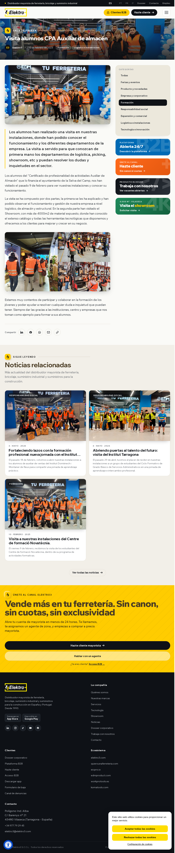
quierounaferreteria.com (104, 763)
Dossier (141, 3)
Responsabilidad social (134, 109)
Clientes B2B (118, 12)
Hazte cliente (142, 12)
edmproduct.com (101, 775)
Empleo (166, 3)
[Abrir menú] (166, 12)
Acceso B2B (12, 775)
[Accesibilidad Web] (8, 845)
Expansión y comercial (134, 116)
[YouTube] (30, 728)
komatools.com (99, 787)
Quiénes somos (99, 692)
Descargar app (13, 781)
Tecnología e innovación (135, 129)
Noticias (95, 722)
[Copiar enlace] (57, 332)
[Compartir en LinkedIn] (21, 332)
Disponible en (31, 717)
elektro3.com (98, 757)
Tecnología (97, 710)
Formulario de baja (15, 787)
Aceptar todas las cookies (140, 828)
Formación (63, 47)
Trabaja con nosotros (103, 733)
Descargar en (13, 717)
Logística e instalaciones (86, 47)
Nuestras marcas (100, 698)
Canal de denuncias (15, 793)
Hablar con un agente (87, 656)
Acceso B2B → (97, 664)
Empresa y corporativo (134, 95)
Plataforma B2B (14, 763)
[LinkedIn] (8, 728)
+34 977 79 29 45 (14, 825)
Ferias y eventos (130, 82)
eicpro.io (96, 769)
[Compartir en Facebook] (30, 332)
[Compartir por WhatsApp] (39, 332)
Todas (124, 75)
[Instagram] (15, 728)
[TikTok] (23, 728)
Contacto (154, 3)
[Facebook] (38, 728)
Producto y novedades (134, 88)
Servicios (96, 704)
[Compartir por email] (48, 332)
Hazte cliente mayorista (86, 645)
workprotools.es (100, 781)
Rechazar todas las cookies (140, 837)
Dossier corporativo (102, 728)
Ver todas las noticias (85, 572)
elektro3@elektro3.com (18, 831)
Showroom (97, 716)
